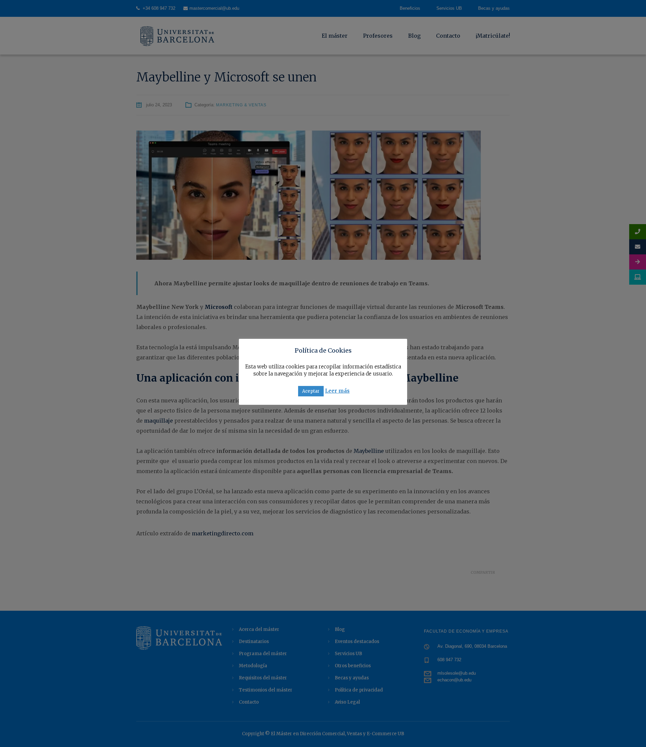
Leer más (337, 391)
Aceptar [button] (311, 391)
